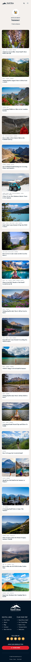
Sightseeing (5, 194)
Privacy (11, 659)
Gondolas (12, 535)
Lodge (22, 193)
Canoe (7, 223)
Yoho (4, 337)
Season (10, 280)
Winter (14, 49)
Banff (4, 49)
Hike (7, 49)
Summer (10, 49)
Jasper (4, 193)
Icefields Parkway (16, 193)
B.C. (6, 564)
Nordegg (12, 593)
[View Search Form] (24, 3)
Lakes (16, 223)
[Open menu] (27, 3)
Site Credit (19, 659)
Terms (14, 659)
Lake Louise (11, 223)
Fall (7, 280)
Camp (8, 593)
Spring (14, 280)
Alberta (7, 78)
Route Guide (11, 251)
